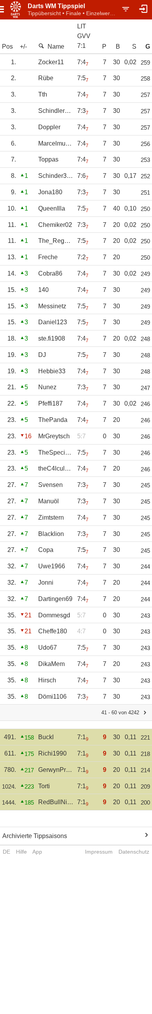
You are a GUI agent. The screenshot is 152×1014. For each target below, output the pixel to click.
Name (56, 46)
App (37, 852)
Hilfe (21, 852)
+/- (23, 46)
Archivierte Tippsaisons (34, 836)
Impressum (99, 852)
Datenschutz (133, 852)
